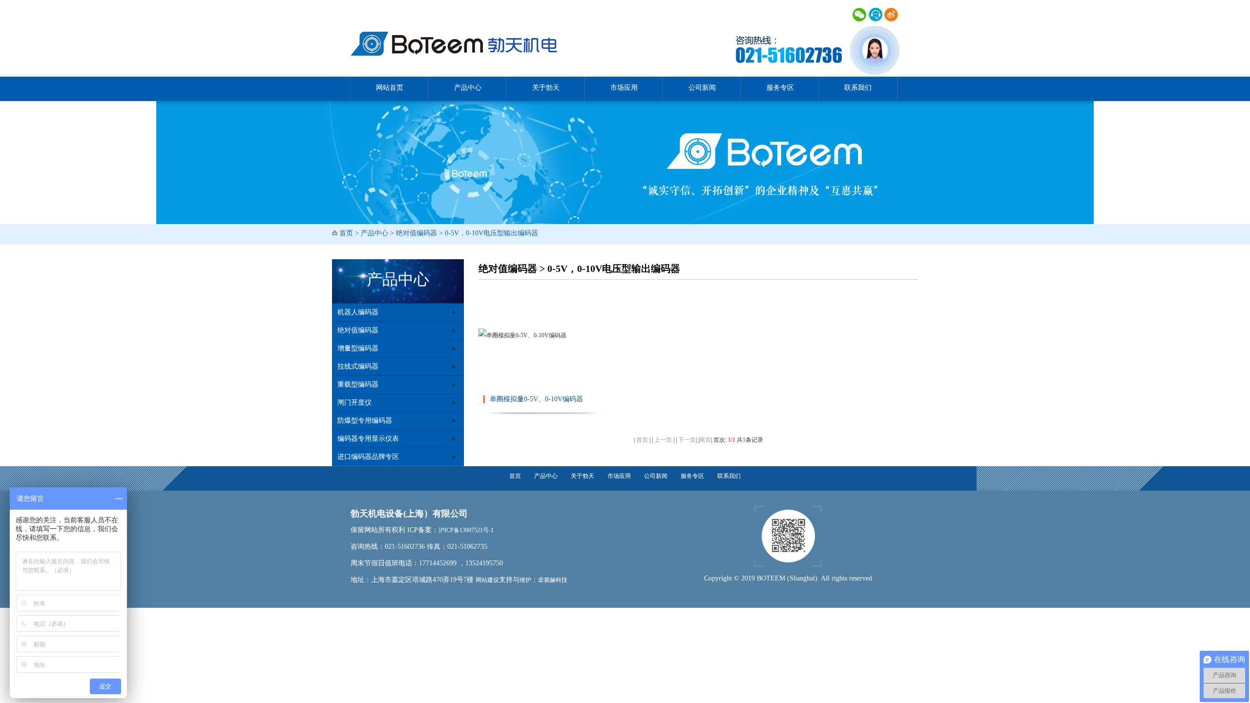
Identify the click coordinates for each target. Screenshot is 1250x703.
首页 (346, 233)
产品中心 (467, 87)
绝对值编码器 (416, 233)
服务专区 (780, 87)
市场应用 (624, 87)
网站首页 (389, 87)
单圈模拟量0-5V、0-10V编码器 (536, 399)
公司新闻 (702, 87)
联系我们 (858, 87)
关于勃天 (546, 87)
